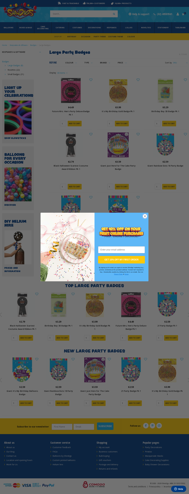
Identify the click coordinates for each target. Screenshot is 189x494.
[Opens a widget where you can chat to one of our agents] (178, 489)
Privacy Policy (118, 274)
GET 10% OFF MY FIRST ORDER (121, 259)
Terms (126, 274)
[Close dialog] (145, 216)
